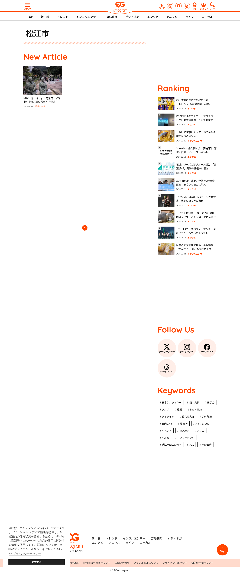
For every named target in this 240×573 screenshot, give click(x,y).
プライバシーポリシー (175, 562)
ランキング (203, 9)
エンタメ (152, 17)
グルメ (165, 409)
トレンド (62, 17)
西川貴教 (194, 402)
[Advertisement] (56, 167)
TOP (30, 17)
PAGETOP (222, 551)
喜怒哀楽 (112, 17)
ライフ (189, 17)
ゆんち (165, 437)
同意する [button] (36, 562)
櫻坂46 (184, 423)
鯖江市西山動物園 (171, 444)
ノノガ (201, 430)
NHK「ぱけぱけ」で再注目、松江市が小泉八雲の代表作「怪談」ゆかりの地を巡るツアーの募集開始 (41, 102)
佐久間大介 (188, 416)
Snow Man (196, 409)
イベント (167, 430)
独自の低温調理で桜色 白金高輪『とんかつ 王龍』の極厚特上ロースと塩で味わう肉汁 (196, 249)
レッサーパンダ (185, 437)
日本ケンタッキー (171, 402)
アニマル (171, 17)
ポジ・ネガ (132, 17)
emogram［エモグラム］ (120, 7)
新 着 (45, 17)
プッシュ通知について (146, 562)
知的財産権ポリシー (202, 562)
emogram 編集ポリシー (97, 562)
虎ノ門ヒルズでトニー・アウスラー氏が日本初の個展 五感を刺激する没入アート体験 (196, 120)
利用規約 (74, 562)
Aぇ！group (202, 423)
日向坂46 (167, 423)
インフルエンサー (87, 17)
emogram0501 (178, 6)
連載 (179, 409)
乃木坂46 (207, 416)
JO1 (191, 444)
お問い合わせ (122, 562)
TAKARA (184, 430)
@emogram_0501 (170, 6)
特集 (194, 9)
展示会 (211, 402)
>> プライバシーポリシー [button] (25, 553)
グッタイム (168, 416)
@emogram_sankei (162, 6)
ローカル (207, 17)
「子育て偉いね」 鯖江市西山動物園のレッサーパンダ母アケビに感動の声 (196, 217)
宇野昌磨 (207, 444)
